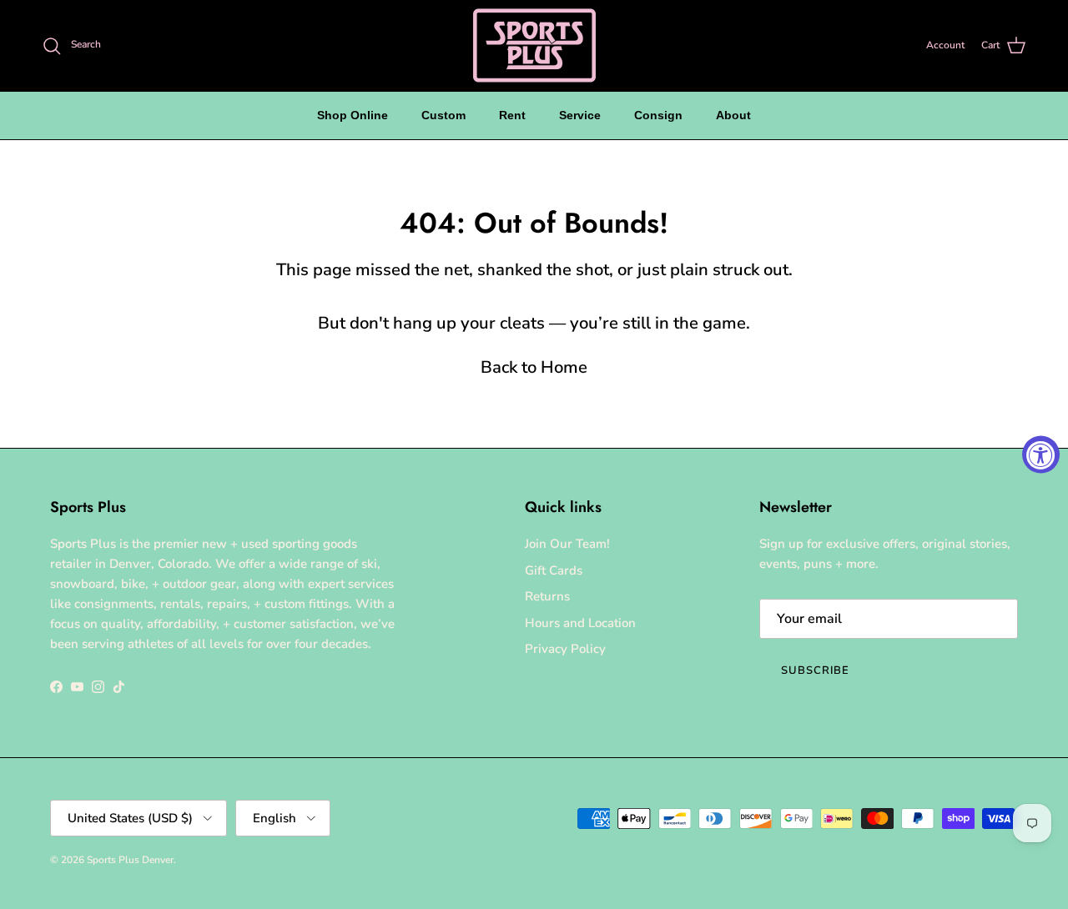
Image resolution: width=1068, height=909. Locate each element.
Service (580, 115)
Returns (547, 596)
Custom (443, 115)
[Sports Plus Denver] (534, 45)
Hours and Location (580, 623)
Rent (512, 115)
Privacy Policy (565, 648)
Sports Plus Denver (130, 859)
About (733, 115)
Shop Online (352, 115)
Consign (658, 115)
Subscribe (815, 670)
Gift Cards (553, 570)
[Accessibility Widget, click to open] (1041, 455)
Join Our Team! (567, 543)
